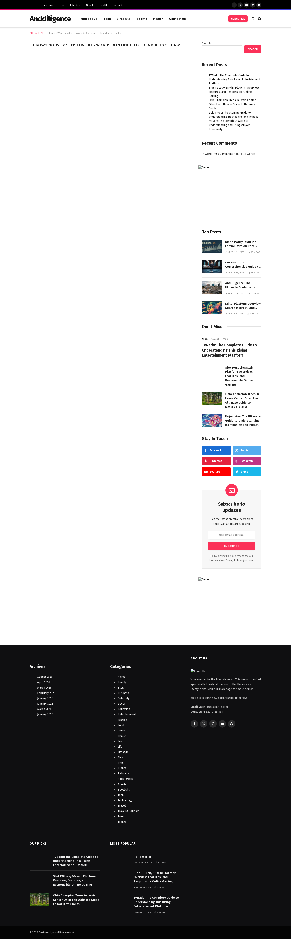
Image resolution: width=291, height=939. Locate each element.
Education (124, 709)
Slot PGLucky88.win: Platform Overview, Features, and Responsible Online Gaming (234, 92)
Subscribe (238, 18)
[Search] (259, 18)
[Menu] (32, 5)
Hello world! (247, 154)
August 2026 (45, 676)
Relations (124, 773)
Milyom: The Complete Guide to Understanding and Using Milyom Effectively (229, 125)
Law (120, 741)
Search (206, 43)
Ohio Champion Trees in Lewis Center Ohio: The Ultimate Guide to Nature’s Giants (232, 104)
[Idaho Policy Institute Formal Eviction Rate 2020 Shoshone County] (212, 246)
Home (51, 33)
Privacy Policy (233, 560)
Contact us (119, 5)
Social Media (125, 779)
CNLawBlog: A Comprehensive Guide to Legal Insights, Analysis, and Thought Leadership (242, 265)
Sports (90, 5)
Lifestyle (75, 5)
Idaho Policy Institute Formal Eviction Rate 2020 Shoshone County (241, 244)
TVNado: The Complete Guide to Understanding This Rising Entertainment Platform (234, 79)
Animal (122, 676)
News (121, 757)
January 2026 (45, 698)
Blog (205, 339)
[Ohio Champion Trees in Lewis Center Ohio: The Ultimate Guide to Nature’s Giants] (212, 398)
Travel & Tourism (128, 811)
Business (123, 693)
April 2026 (43, 682)
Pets (121, 763)
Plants (122, 768)
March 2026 (44, 687)
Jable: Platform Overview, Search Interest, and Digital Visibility (243, 306)
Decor (121, 703)
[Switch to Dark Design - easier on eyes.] (253, 18)
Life (120, 746)
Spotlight (123, 789)
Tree (121, 816)
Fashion (122, 720)
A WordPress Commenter (219, 154)
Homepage (47, 5)
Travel (122, 805)
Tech (62, 5)
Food (121, 725)
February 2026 (46, 693)
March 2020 (44, 709)
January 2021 (45, 703)
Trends (122, 822)
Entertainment (127, 714)
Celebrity (123, 698)
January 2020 (45, 714)
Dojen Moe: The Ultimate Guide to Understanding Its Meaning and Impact (243, 421)
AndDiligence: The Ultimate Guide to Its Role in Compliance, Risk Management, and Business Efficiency (242, 285)
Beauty (122, 682)
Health (103, 5)
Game (121, 730)
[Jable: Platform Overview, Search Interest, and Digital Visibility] (212, 308)
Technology (125, 800)
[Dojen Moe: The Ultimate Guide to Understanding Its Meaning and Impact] (212, 420)
